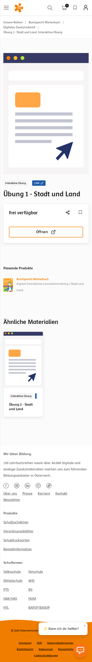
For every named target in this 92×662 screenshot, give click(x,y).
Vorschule (35, 572)
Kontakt (61, 494)
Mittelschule (12, 581)
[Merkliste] (75, 7)
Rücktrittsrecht (25, 649)
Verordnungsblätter (18, 531)
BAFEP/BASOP (39, 608)
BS (30, 590)
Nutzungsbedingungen (60, 642)
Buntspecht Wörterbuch (44, 22)
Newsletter (11, 500)
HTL (6, 608)
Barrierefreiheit (66, 649)
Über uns (10, 494)
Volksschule (12, 572)
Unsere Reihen (13, 22)
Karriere (44, 494)
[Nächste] (68, 212)
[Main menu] (6, 7)
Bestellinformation (17, 549)
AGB (39, 642)
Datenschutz (46, 649)
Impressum (25, 642)
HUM (32, 599)
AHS (31, 581)
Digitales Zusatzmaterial (19, 27)
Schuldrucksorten (16, 540)
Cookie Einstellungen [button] (46, 655)
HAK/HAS (10, 599)
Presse (27, 494)
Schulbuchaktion (15, 522)
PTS (6, 590)
